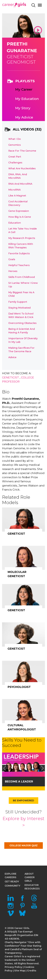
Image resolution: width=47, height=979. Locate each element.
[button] (4, 768)
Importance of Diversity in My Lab (23, 340)
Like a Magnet (17, 195)
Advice (12, 357)
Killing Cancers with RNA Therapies (20, 246)
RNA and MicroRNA (20, 183)
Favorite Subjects (19, 253)
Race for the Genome (22, 150)
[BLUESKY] (22, 915)
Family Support (17, 301)
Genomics (14, 144)
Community (12, 885)
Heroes (12, 271)
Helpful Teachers (19, 265)
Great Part (14, 156)
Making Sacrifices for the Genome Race (21, 349)
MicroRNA (14, 189)
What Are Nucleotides (22, 168)
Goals (11, 259)
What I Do (14, 139)
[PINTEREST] (22, 908)
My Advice (24, 117)
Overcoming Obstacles (22, 323)
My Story (22, 108)
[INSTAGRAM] (10, 908)
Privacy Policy (13, 967)
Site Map (19, 970)
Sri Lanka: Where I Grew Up (23, 285)
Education (14, 222)
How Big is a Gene (19, 216)
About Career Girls (30, 877)
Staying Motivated (19, 307)
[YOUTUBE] (34, 908)
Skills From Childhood (21, 277)
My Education (27, 99)
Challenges (15, 162)
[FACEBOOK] (22, 900)
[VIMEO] (10, 915)
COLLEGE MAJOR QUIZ (24, 845)
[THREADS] (34, 900)
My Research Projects (21, 238)
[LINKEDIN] (10, 900)
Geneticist (10, 377)
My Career (23, 89)
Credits (31, 970)
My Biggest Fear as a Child (21, 294)
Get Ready (12, 881)
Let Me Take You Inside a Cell (22, 230)
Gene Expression (18, 211)
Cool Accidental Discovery (18, 203)
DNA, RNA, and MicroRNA (17, 176)
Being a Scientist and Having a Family (21, 331)
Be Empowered (23, 800)
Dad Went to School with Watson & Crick (20, 315)
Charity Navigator (16, 942)
